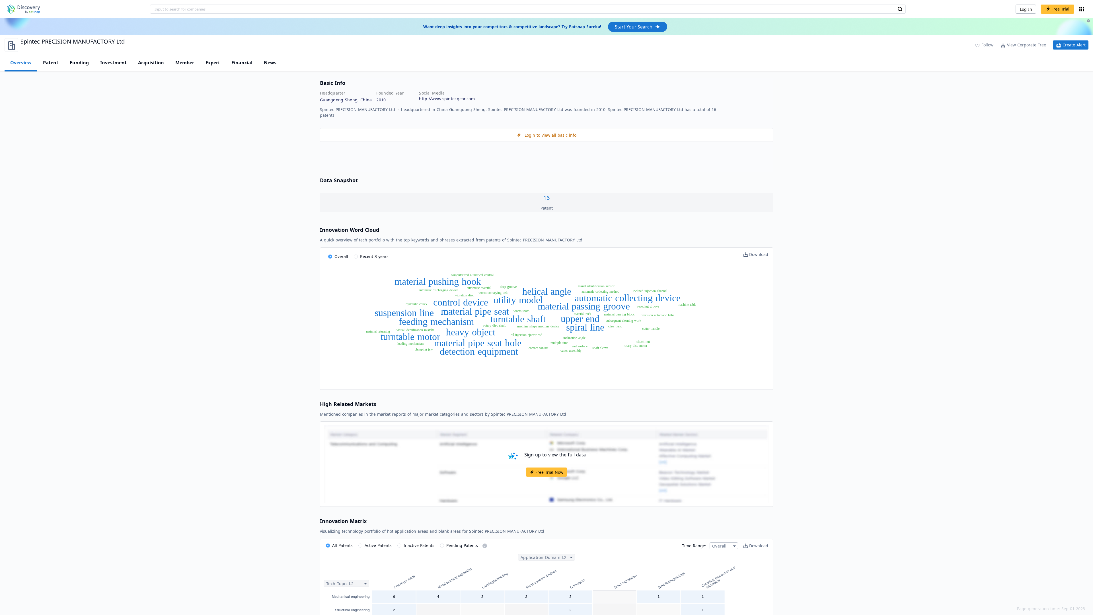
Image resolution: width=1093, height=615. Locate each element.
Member (184, 63)
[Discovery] (23, 9)
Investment (113, 63)
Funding (79, 63)
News (270, 63)
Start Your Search (633, 27)
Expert (213, 63)
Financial (241, 63)
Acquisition (151, 63)
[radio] (338, 256)
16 (546, 198)
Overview (21, 63)
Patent (50, 63)
